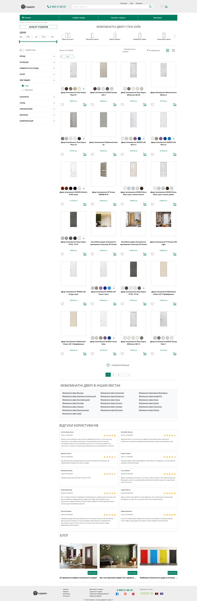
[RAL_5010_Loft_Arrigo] (105, 288)
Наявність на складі (29, 68)
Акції (131, 3)
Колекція (24, 62)
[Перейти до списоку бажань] (162, 6)
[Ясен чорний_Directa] (75, 188)
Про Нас (66, 589)
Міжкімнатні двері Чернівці (111, 407)
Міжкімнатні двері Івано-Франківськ (153, 393)
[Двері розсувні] (68, 35)
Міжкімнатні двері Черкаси (73, 407)
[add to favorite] (62, 104)
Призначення (26, 109)
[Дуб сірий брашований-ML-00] (70, 89)
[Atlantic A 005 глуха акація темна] (62, 188)
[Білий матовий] (103, 89)
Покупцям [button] (123, 3)
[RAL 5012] (169, 138)
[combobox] (112, 6)
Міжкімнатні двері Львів (71, 413)
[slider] (19, 41)
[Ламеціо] (111, 89)
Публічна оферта (96, 596)
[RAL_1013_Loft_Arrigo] (92, 288)
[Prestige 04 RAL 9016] (79, 188)
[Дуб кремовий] (141, 89)
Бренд (22, 56)
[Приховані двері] (92, 35)
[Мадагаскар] (95, 89)
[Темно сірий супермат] (126, 288)
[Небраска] (107, 89)
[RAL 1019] (156, 138)
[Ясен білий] (79, 89)
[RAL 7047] (133, 188)
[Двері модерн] (115, 35)
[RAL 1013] (126, 138)
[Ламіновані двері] (163, 35)
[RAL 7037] (159, 338)
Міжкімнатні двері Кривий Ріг (150, 396)
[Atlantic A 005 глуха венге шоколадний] (70, 188)
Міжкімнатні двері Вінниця (72, 393)
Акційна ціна (30, 50)
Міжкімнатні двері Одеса (148, 400)
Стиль (22, 103)
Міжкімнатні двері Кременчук (112, 396)
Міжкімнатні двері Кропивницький (76, 400)
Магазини (139, 3)
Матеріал (24, 115)
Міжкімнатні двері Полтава (73, 403)
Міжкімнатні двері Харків (149, 403)
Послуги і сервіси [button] (118, 18)
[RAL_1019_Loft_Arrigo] (96, 288)
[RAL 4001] (135, 138)
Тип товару (25, 80)
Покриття (24, 97)
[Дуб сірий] (66, 238)
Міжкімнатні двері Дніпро (149, 410)
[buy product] (85, 104)
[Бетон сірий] (70, 238)
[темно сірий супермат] (79, 138)
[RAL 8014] (141, 188)
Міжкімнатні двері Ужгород (111, 403)
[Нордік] (99, 89)
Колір (22, 74)
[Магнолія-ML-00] (137, 89)
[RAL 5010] (139, 138)
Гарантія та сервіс (96, 591)
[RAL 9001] (137, 188)
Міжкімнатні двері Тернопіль (150, 407)
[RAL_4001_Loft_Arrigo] (101, 288)
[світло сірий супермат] (125, 89)
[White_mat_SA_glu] (122, 138)
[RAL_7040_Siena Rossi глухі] (129, 188)
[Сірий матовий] (66, 138)
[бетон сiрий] (139, 288)
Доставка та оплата (96, 589)
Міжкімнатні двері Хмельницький (75, 410)
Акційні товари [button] (79, 18)
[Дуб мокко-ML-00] (66, 89)
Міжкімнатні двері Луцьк (110, 400)
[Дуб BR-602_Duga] (66, 188)
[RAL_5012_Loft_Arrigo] (109, 288)
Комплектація (26, 121)
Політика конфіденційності (99, 594)
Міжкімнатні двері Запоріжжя (112, 393)
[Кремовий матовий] (62, 89)
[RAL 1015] (130, 138)
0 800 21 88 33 (125, 590)
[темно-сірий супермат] (75, 238)
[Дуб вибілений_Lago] (75, 89)
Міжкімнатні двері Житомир (112, 410)
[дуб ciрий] (62, 138)
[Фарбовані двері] (140, 35)
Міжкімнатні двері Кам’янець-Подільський (79, 396)
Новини (65, 591)
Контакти (66, 596)
